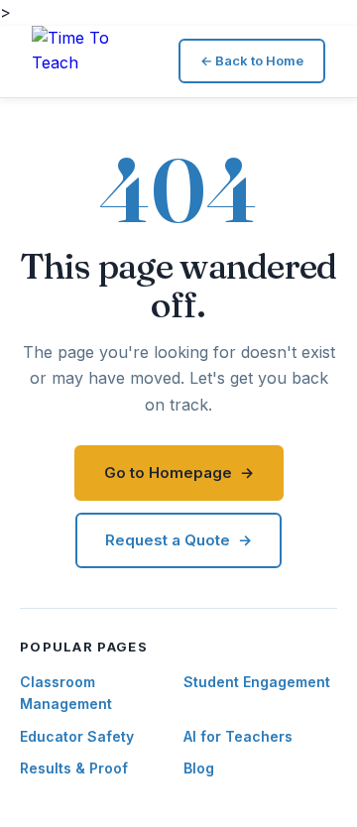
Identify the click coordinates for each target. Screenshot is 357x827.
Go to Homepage (168, 472)
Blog (198, 768)
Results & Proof (74, 768)
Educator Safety (77, 736)
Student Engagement (256, 681)
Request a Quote (167, 540)
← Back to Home (251, 60)
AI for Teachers (238, 736)
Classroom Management (66, 692)
